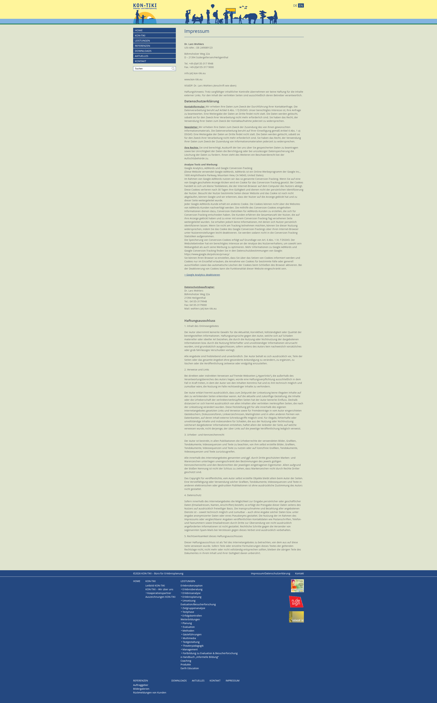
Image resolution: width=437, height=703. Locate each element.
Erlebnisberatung (192, 589)
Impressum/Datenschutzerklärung (270, 573)
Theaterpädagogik (193, 645)
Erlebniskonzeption (192, 585)
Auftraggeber (140, 685)
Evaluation (189, 626)
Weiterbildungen (190, 619)
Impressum (232, 680)
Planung (187, 623)
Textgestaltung (191, 642)
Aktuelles (141, 56)
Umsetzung (188, 600)
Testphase (188, 611)
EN (301, 5)
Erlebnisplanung (191, 596)
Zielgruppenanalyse (193, 608)
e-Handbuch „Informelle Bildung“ (200, 657)
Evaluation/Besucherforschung (198, 604)
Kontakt (140, 61)
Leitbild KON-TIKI (155, 585)
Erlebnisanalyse (191, 593)
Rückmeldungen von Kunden (149, 692)
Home (139, 30)
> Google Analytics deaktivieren (202, 274)
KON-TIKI (140, 35)
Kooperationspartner (159, 593)
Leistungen (142, 40)
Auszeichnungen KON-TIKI (160, 596)
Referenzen (142, 45)
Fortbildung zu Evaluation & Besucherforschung (210, 653)
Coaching (186, 660)
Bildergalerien (141, 688)
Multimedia (189, 638)
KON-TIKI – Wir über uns (159, 589)
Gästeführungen (192, 634)
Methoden (188, 630)
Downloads (143, 50)
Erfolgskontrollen (192, 615)
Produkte (186, 664)
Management (190, 649)
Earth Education (190, 668)
